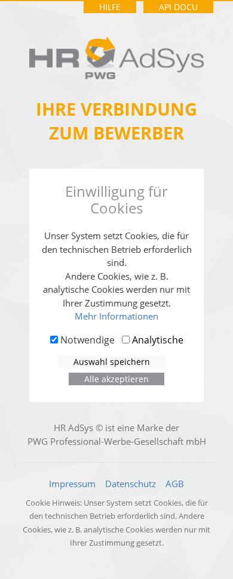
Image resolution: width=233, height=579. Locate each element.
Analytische (156, 339)
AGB (174, 484)
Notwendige (86, 339)
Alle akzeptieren (116, 379)
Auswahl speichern (111, 361)
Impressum (72, 484)
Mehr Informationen (116, 316)
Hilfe (110, 7)
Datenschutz (130, 484)
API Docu (178, 7)
